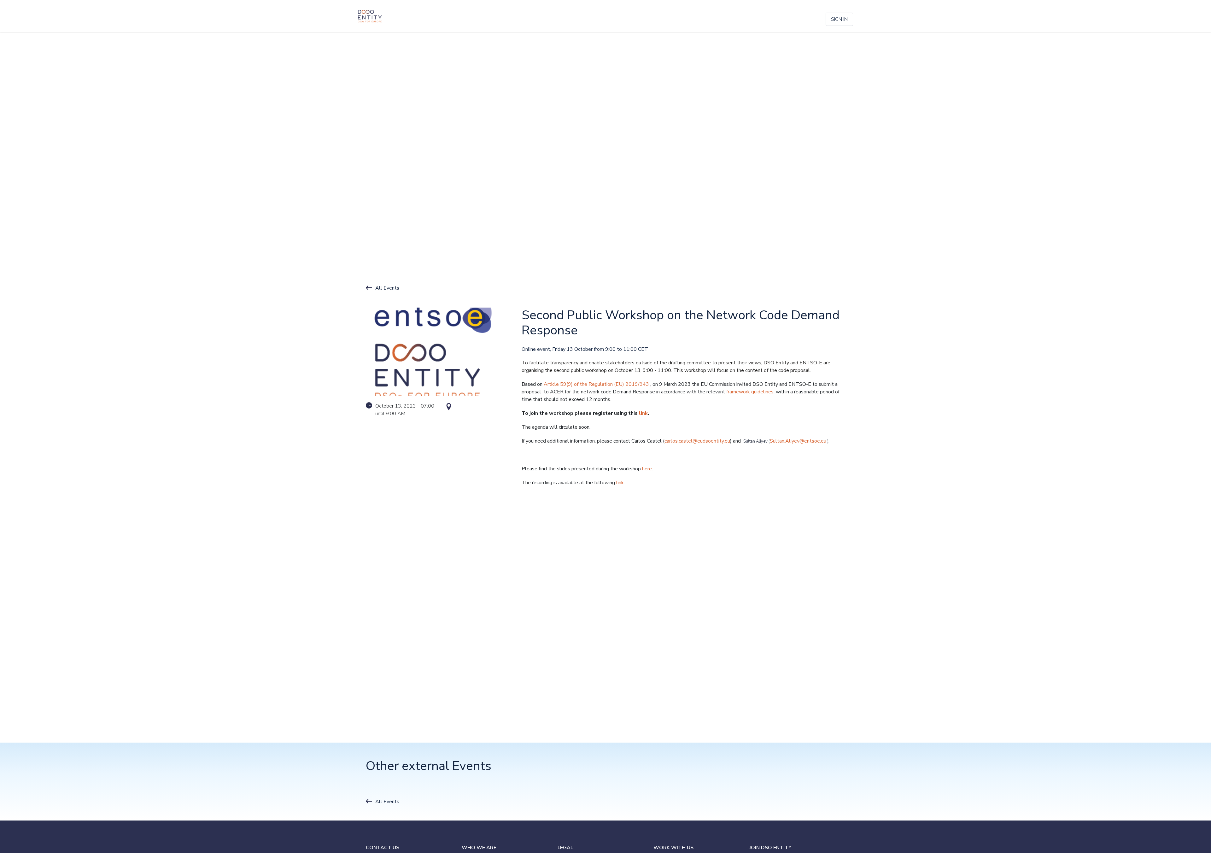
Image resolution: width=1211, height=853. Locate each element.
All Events (387, 288)
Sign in (839, 19)
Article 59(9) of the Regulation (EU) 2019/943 (596, 384)
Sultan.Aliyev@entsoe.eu (798, 441)
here (647, 468)
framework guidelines (750, 391)
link (619, 482)
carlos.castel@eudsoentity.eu (697, 441)
